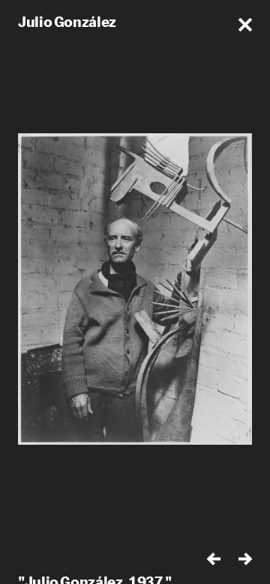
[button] (245, 24)
